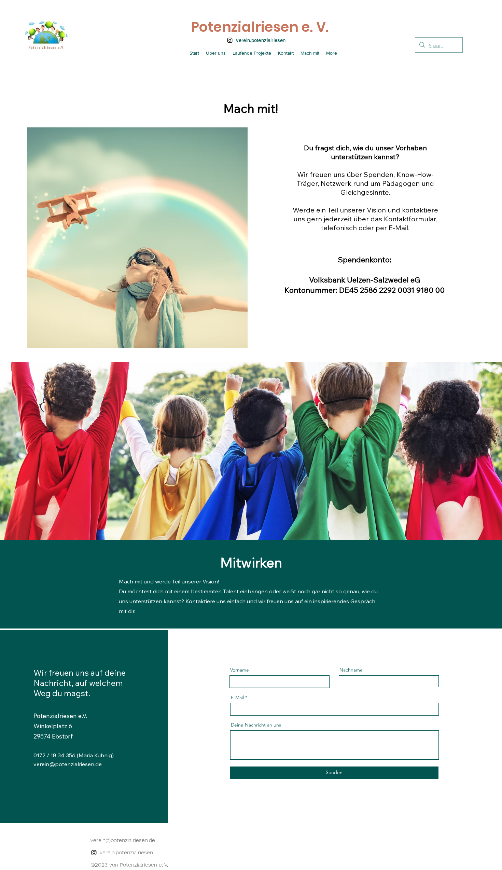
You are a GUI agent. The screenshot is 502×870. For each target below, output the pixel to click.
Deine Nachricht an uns (256, 724)
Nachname (351, 669)
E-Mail (237, 697)
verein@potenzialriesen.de (67, 764)
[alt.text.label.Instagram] (229, 40)
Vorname (239, 669)
